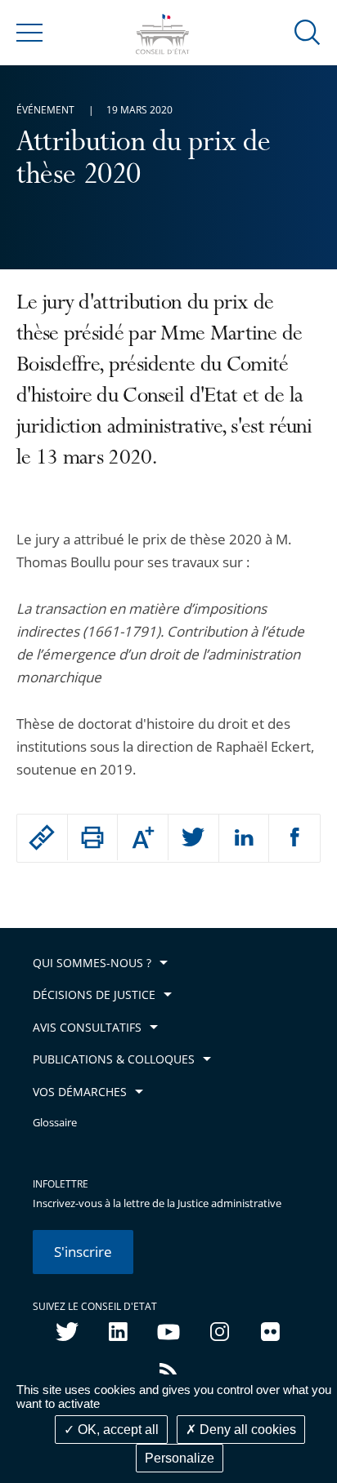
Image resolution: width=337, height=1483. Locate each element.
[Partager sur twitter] (193, 838)
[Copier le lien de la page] (42, 837)
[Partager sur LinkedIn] (244, 838)
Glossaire (55, 1123)
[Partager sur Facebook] (294, 838)
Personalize (179, 1458)
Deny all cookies (246, 1429)
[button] (307, 31)
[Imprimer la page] (93, 837)
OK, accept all (116, 1429)
